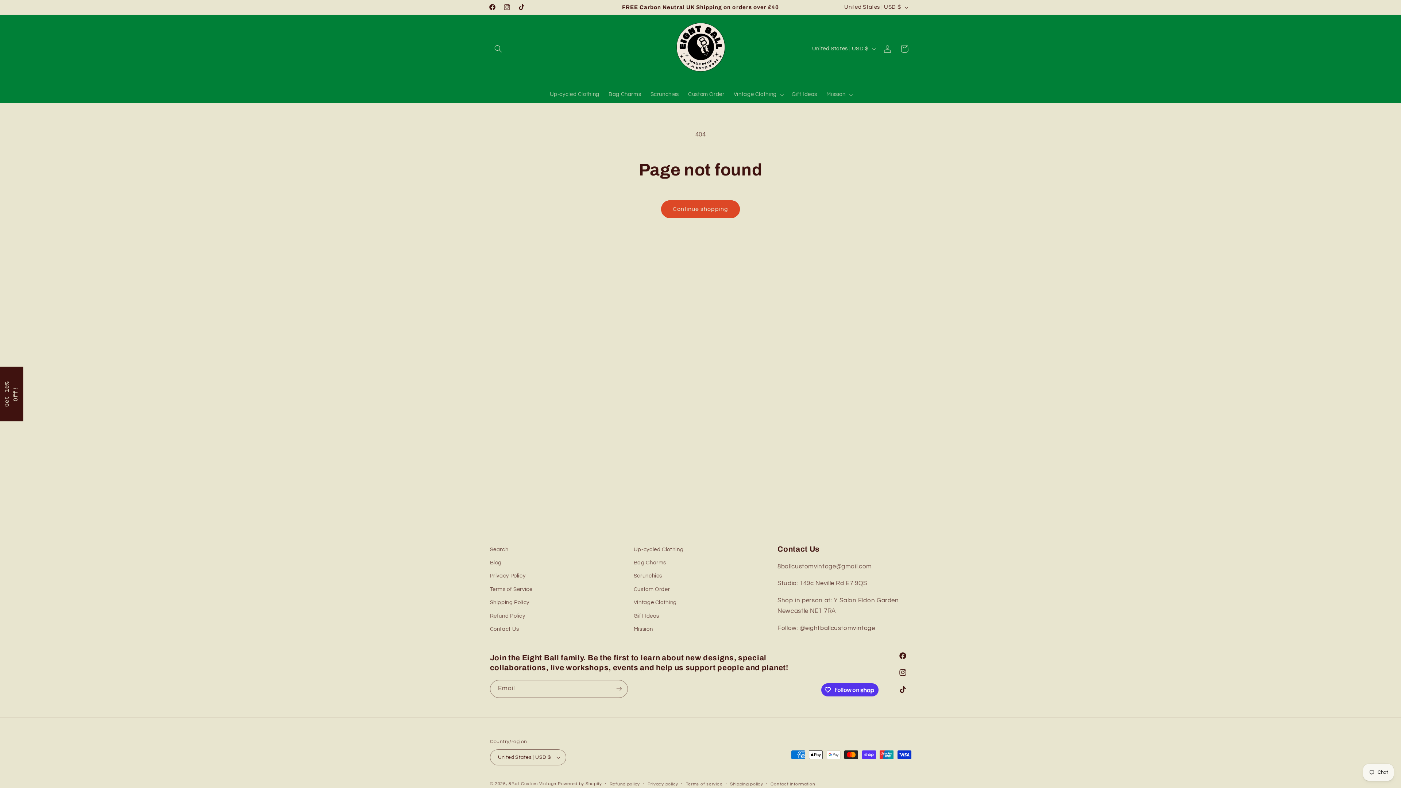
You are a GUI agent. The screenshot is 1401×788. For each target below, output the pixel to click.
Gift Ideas (646, 616)
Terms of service (704, 784)
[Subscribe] (618, 689)
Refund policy (625, 784)
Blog (496, 562)
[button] (498, 48)
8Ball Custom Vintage (533, 784)
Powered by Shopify (580, 784)
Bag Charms (650, 562)
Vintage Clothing (655, 602)
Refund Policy (507, 616)
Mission (643, 629)
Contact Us (504, 629)
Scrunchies (648, 576)
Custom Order (652, 589)
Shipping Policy (509, 602)
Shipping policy (746, 784)
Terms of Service (511, 589)
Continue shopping (701, 209)
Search (499, 549)
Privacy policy (663, 784)
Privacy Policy (508, 576)
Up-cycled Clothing (658, 549)
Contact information (793, 784)
